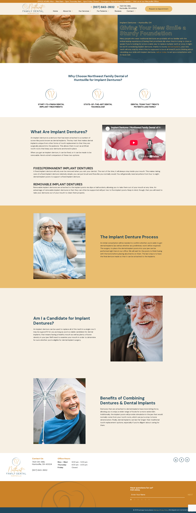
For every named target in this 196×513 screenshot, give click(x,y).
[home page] (34, 8)
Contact (130, 11)
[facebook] (181, 460)
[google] (176, 460)
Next (190, 494)
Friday (60, 467)
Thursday (62, 465)
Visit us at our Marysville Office (146, 1)
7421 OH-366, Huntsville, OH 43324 (128, 7)
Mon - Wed (62, 462)
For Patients (102, 11)
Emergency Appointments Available (116, 1)
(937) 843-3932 (103, 7)
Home (55, 11)
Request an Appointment (158, 9)
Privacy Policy (164, 510)
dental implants (174, 46)
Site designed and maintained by (179, 510)
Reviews (118, 11)
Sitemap (156, 510)
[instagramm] (187, 459)
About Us (67, 11)
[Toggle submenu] (72, 11)
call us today (161, 52)
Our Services (84, 11)
